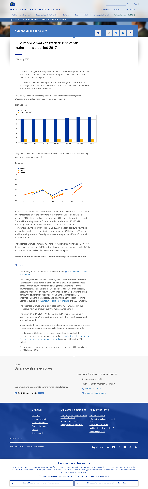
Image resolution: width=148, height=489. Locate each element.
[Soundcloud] (130, 447)
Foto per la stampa (40, 426)
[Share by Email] (130, 33)
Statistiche (66, 15)
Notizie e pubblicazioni (101, 15)
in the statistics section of (49, 301)
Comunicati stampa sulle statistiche (53, 19)
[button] (131, 4)
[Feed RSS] (136, 447)
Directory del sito (16, 438)
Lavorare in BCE (131, 9)
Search (127, 4)
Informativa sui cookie (99, 425)
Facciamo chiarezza (40, 423)
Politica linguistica (97, 432)
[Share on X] (109, 33)
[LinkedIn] (113, 447)
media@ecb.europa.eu (95, 393)
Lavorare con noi (39, 419)
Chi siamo (106, 9)
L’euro (77, 15)
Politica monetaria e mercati (21, 15)
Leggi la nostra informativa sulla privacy (57, 476)
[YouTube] (124, 447)
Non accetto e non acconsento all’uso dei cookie (106, 483)
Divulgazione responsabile (72, 425)
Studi (86, 15)
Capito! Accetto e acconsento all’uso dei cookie (41, 483)
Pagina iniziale (14, 19)
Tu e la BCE (118, 9)
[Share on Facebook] (116, 33)
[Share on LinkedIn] (123, 33)
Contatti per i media (27, 393)
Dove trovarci (37, 433)
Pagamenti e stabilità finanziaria (47, 15)
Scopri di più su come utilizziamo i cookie (93, 476)
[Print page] (98, 33)
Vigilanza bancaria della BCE (123, 15)
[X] (107, 447)
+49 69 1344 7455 (93, 389)
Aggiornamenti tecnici (70, 421)
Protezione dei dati (97, 416)
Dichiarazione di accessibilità (102, 428)
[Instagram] (119, 447)
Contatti (35, 430)
